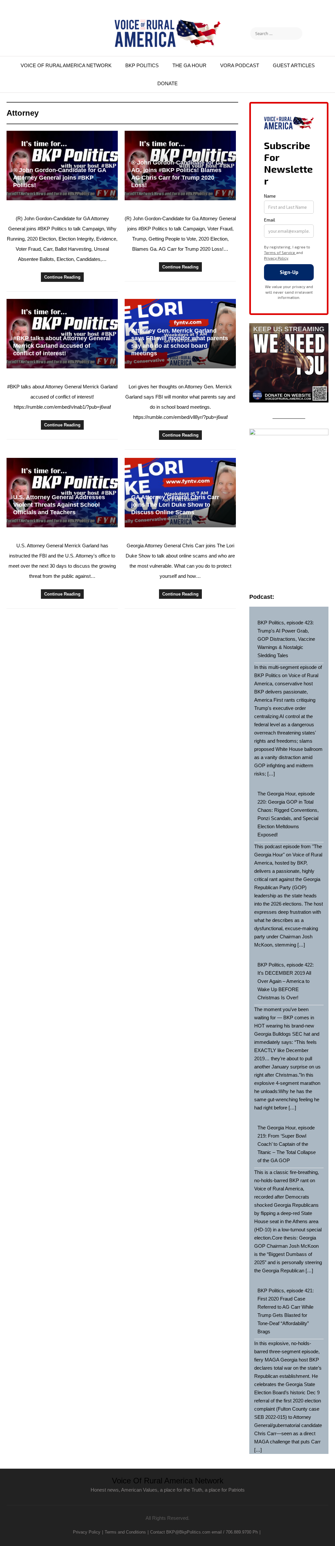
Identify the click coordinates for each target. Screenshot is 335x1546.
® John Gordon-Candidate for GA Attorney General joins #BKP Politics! (59, 177)
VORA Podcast (239, 65)
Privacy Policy (86, 1532)
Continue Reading (62, 277)
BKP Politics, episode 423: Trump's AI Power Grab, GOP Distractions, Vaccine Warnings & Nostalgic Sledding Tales (286, 639)
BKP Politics (142, 65)
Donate (167, 83)
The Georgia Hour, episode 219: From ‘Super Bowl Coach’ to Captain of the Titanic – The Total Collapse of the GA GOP (286, 1144)
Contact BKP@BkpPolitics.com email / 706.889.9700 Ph (204, 1532)
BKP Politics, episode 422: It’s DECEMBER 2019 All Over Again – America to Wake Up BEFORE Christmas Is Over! (285, 981)
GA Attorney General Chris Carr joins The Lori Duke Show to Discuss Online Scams (175, 505)
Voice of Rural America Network (66, 65)
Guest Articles (294, 65)
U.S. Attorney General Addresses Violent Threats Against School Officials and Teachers (59, 505)
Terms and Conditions (125, 1532)
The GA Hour (189, 65)
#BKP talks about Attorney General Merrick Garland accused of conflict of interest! (62, 346)
